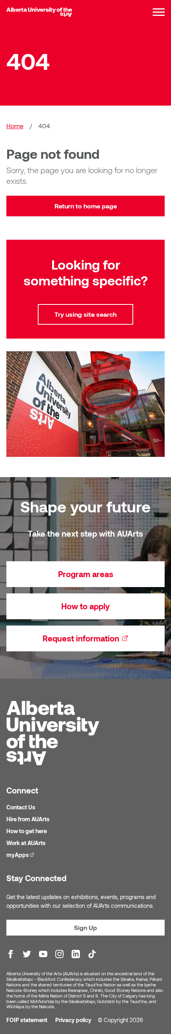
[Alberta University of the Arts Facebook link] (10, 954)
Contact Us (20, 807)
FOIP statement (26, 1020)
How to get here (26, 831)
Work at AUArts (26, 843)
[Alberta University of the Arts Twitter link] (27, 954)
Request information (104, 638)
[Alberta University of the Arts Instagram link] (59, 954)
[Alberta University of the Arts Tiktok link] (92, 954)
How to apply (85, 606)
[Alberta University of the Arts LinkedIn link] (76, 954)
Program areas (85, 574)
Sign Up (85, 927)
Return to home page (85, 206)
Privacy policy (73, 1020)
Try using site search (85, 314)
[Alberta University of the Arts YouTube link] (43, 954)
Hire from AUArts (28, 819)
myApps (21, 854)
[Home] (39, 12)
